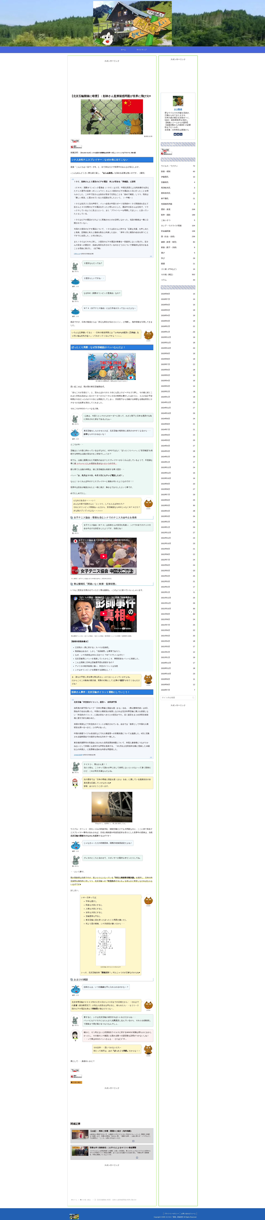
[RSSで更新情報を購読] (181, 134)
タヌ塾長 (178, 109)
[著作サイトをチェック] (175, 134)
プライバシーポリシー (171, 1213)
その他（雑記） (77, 1082)
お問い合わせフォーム (188, 1213)
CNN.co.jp (77, 254)
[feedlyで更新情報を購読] (178, 134)
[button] (193, 697)
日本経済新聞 (78, 755)
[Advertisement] (111, 77)
